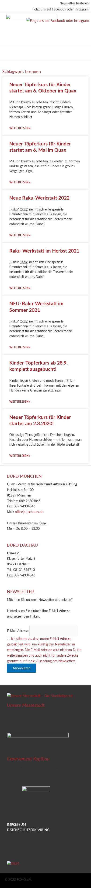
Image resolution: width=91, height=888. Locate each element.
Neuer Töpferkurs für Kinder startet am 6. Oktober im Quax (42, 87)
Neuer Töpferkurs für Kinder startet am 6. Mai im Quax (40, 146)
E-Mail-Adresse (17, 630)
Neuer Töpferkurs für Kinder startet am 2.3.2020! (40, 420)
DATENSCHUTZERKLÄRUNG (28, 829)
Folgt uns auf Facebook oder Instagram (61, 9)
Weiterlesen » (19, 128)
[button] (9, 51)
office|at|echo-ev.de (29, 511)
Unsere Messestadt (26, 705)
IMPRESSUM (16, 824)
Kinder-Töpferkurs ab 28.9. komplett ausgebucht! (38, 365)
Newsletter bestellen (74, 3)
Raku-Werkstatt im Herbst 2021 (44, 250)
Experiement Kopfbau (28, 758)
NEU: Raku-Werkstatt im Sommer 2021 (36, 306)
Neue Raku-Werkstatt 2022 (39, 197)
